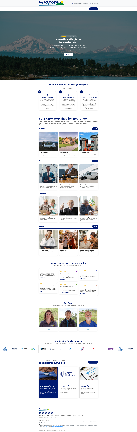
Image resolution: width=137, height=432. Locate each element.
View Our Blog (94, 362)
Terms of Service (60, 430)
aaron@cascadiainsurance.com (81, 3)
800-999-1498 (95, 3)
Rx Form (75, 415)
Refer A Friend (42, 415)
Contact (70, 9)
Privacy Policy (41, 420)
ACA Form (80, 415)
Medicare (60, 9)
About (44, 9)
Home (40, 9)
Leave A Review (50, 415)
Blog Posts (63, 415)
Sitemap (47, 420)
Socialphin (60, 428)
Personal (49, 9)
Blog (74, 9)
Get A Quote (94, 9)
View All (95, 128)
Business (54, 9)
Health (65, 9)
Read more (42, 395)
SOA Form (69, 415)
